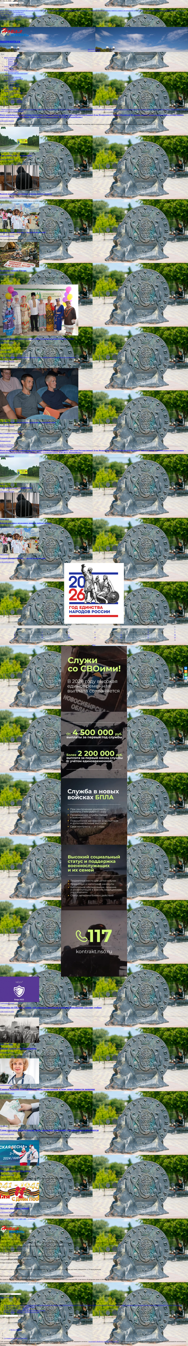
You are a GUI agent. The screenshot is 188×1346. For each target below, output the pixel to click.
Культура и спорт (13, 84)
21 (121, 637)
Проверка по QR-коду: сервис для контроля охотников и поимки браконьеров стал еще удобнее (51, 1007)
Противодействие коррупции (18, 73)
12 (69, 635)
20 (95, 637)
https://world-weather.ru (94, 49)
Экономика (7, 75)
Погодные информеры (94, 51)
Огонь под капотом (5, 349)
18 (42, 637)
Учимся (10, 61)
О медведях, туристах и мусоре (10, 19)
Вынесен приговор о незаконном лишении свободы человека (20, 16)
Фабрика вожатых (5, 441)
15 (148, 635)
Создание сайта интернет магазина (15, 1338)
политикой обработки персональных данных (104, 1341)
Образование (12, 82)
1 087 (12, 1219)
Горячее (10, 68)
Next (33, 1219)
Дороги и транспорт (14, 77)
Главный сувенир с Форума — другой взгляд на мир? (18, 17)
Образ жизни (4, 554)
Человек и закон (13, 72)
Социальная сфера (10, 80)
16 (175, 635)
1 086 (8, 1219)
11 (42, 635)
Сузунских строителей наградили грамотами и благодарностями (28, 422)
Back (1, 1219)
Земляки (6, 91)
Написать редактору (14, 100)
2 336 (30, 1219)
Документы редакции (15, 102)
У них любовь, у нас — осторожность (12, 14)
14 (121, 635)
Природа (3, 484)
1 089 (20, 1219)
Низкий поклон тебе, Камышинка (18, 1048)
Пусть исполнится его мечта (15, 1171)
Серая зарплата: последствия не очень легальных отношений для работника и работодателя (49, 1130)
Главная (6, 66)
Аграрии (11, 94)
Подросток (11, 59)
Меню (2, 54)
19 (69, 637)
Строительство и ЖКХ (15, 79)
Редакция (7, 96)
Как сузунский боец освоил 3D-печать (11, 433)
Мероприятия (12, 63)
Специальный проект (11, 89)
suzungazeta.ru (10, 41)
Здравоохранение (13, 86)
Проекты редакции (14, 98)
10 (14, 635)
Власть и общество (10, 70)
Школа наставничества (11, 57)
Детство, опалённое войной (14, 1208)
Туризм (10, 87)
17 (14, 637)
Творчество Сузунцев (15, 93)
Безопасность (4, 519)
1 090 (24, 1219)
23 (175, 637)
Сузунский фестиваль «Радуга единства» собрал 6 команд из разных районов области (37, 339)
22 (148, 637)
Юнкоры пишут (13, 64)
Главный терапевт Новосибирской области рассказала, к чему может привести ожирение (47, 1089)
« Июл (93, 645)
